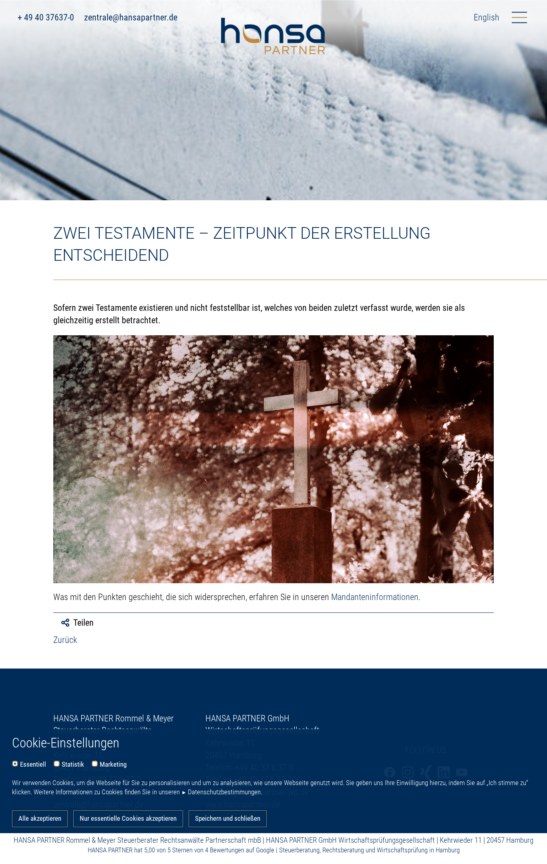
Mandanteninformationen (374, 597)
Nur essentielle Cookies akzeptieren (128, 818)
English (486, 17)
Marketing (113, 764)
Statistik (73, 764)
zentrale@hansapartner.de (130, 17)
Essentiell (33, 764)
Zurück (65, 640)
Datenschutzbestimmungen (224, 792)
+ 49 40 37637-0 (46, 17)
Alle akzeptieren (39, 818)
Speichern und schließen (227, 818)
